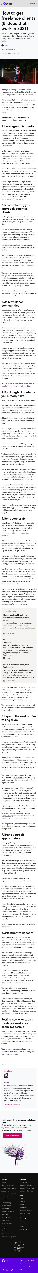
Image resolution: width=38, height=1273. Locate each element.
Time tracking (6, 1203)
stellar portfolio (18, 777)
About (22, 1221)
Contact (22, 1227)
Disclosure (23, 1230)
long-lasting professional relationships (16, 386)
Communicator (6, 1217)
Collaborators (6, 1206)
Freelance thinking (26, 1185)
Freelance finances (26, 1191)
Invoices (4, 1200)
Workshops (23, 1207)
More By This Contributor (12, 1105)
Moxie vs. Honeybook (8, 1237)
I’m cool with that (22, 1268)
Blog (21, 1198)
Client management (8, 1185)
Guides (22, 1204)
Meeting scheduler (7, 1211)
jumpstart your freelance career (13, 433)
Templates (5, 1220)
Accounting (5, 1191)
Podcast (22, 1201)
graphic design (7, 815)
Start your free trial (12, 1135)
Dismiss (11, 1268)
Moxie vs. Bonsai (7, 1231)
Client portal (5, 1214)
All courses (23, 1182)
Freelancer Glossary (26, 1210)
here (28, 1264)
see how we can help (9, 1054)
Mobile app (5, 1208)
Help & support (25, 1213)
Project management (8, 1188)
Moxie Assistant (6, 1223)
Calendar (4, 1197)
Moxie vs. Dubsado (7, 1234)
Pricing (3, 1182)
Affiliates (23, 1224)
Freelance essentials (27, 1188)
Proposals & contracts (9, 1194)
